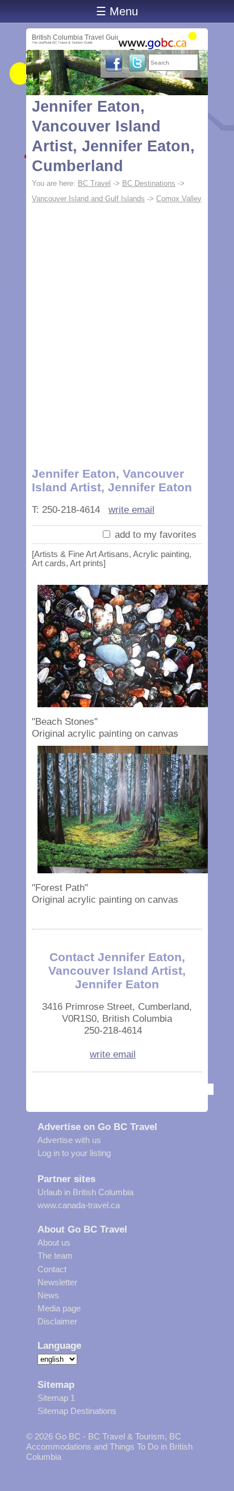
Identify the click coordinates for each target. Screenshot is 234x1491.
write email (131, 509)
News (48, 1295)
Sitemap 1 (56, 1398)
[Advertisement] (117, 329)
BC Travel (94, 183)
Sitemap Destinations (76, 1411)
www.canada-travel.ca (78, 1205)
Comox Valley (179, 198)
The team (55, 1255)
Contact (51, 1269)
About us (53, 1242)
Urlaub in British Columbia (85, 1192)
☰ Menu (117, 11)
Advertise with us (69, 1140)
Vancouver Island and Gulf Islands (88, 198)
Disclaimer (57, 1321)
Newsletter (57, 1282)
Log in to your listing (74, 1153)
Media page (59, 1308)
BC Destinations (149, 183)
